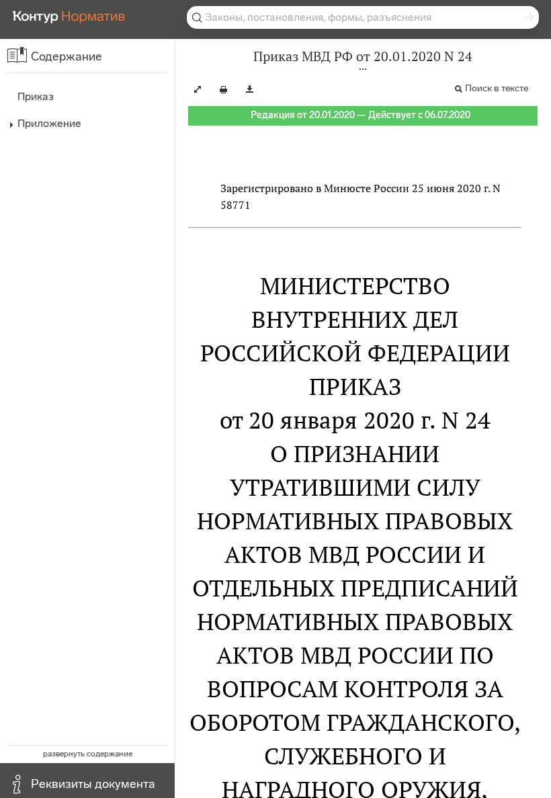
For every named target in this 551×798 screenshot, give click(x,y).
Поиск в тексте (496, 88)
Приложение (49, 123)
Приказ (35, 96)
